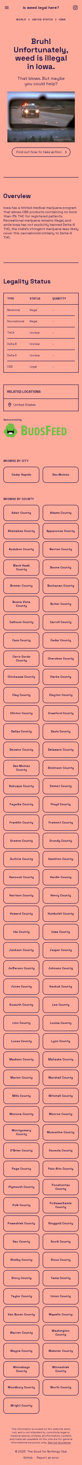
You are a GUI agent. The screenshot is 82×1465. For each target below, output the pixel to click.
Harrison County (21, 895)
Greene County (21, 841)
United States (42, 19)
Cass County (21, 640)
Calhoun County (21, 622)
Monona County (21, 1114)
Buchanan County (60, 585)
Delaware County (61, 749)
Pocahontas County (61, 1187)
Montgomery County (21, 1132)
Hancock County (21, 877)
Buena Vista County (21, 604)
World (21, 19)
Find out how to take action (39, 152)
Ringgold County (60, 1223)
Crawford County (61, 713)
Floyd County (61, 804)
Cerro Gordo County (21, 658)
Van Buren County (21, 1314)
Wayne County (21, 1351)
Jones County (21, 986)
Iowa (62, 19)
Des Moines (60, 474)
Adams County (60, 513)
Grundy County (60, 841)
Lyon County (60, 1041)
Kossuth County (21, 1005)
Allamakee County (21, 531)
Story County (21, 1278)
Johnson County (60, 968)
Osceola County (61, 1150)
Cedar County (60, 640)
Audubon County (21, 549)
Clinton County (21, 713)
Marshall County (60, 1077)
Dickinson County (61, 768)
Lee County (60, 1005)
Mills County (21, 1096)
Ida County (21, 932)
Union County (60, 1296)
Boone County (60, 567)
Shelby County (21, 1260)
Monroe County (60, 1114)
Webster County (61, 1351)
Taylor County (21, 1296)
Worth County (60, 1387)
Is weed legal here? (41, 8)
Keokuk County (60, 986)
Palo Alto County (60, 1169)
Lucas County (21, 1041)
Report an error (48, 1457)
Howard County (21, 913)
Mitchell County (61, 1096)
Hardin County (60, 877)
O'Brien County (21, 1150)
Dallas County (21, 731)
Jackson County (21, 950)
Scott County (61, 1241)
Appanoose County (60, 531)
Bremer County (21, 585)
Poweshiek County (21, 1223)
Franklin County (21, 822)
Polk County (21, 1205)
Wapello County (61, 1314)
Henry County (60, 895)
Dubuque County (21, 786)
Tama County (61, 1278)
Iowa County (60, 932)
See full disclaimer (59, 1442)
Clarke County (60, 677)
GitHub (28, 1457)
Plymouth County (21, 1187)
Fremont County (61, 822)
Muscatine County (60, 1132)
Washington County (61, 1332)
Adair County (21, 513)
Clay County (21, 695)
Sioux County (61, 1260)
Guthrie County (21, 859)
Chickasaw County (21, 677)
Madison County (21, 1059)
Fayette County (21, 804)
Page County (21, 1169)
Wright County (21, 1405)
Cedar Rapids (21, 474)
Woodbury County (21, 1387)
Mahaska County (60, 1059)
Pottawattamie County (61, 1205)
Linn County (21, 1023)
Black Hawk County (21, 567)
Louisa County (60, 1023)
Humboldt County (61, 913)
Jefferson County (21, 968)
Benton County (60, 549)
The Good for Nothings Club (47, 1451)
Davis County (60, 731)
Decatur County (21, 749)
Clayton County (61, 695)
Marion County (21, 1077)
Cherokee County (61, 658)
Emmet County (61, 786)
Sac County (21, 1241)
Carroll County (60, 622)
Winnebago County (21, 1369)
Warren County (21, 1332)
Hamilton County (60, 859)
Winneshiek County (60, 1369)
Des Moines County (21, 768)
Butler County (60, 604)
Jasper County (61, 950)
